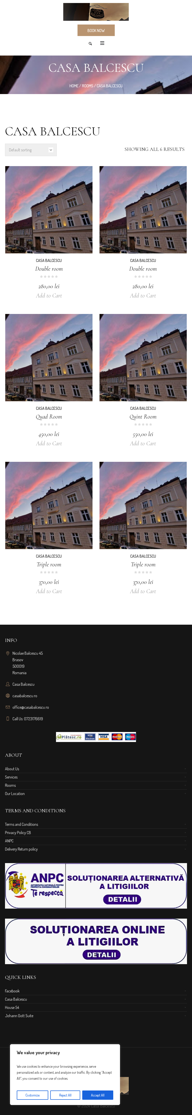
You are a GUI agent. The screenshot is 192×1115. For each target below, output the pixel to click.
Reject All (65, 1095)
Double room (49, 268)
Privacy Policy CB (18, 832)
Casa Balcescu (49, 260)
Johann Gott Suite (19, 1015)
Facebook (12, 990)
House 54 (12, 1007)
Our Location (15, 793)
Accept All (97, 1095)
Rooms (87, 85)
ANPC (9, 840)
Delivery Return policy (21, 849)
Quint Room (143, 416)
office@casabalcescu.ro (30, 707)
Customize (33, 1095)
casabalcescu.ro (24, 695)
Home (74, 85)
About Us (12, 768)
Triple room (48, 564)
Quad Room (49, 416)
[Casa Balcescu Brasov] (96, 12)
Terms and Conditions (21, 824)
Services (11, 777)
